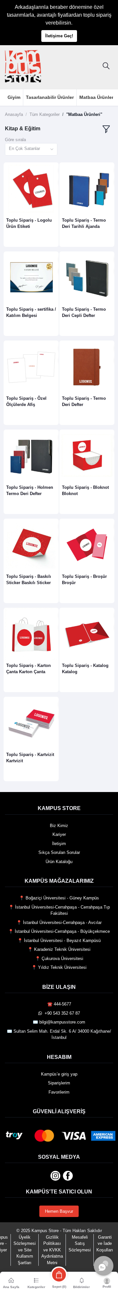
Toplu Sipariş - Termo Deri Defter (84, 401)
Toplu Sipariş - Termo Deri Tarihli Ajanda (84, 223)
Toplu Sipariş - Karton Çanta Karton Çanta (28, 668)
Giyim (14, 97)
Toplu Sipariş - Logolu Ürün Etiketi (29, 223)
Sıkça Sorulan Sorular (59, 852)
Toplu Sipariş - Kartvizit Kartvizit (30, 757)
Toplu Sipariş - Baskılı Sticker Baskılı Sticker (28, 579)
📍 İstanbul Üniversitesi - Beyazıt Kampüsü (59, 940)
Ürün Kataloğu (59, 861)
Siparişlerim (59, 1082)
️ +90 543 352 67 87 (61, 1013)
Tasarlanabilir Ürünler (50, 97)
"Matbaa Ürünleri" (84, 114)
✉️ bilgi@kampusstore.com (59, 1022)
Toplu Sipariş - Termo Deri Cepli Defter (84, 312)
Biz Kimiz (59, 825)
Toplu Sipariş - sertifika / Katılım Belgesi (31, 312)
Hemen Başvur (59, 1211)
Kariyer (59, 834)
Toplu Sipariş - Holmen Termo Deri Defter (29, 490)
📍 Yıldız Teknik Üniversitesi (59, 967)
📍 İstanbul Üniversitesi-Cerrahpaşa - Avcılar (59, 922)
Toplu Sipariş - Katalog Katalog (85, 668)
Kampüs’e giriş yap (59, 1074)
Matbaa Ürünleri (97, 97)
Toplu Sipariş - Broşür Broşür (84, 579)
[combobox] (31, 149)
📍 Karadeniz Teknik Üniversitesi (59, 949)
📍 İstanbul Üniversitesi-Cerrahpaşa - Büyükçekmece (59, 931)
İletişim (59, 843)
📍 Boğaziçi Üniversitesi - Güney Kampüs (59, 897)
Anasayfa (14, 114)
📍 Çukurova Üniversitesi (59, 958)
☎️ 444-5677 (59, 1004)
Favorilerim (59, 1092)
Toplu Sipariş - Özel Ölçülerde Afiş (26, 401)
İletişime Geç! (59, 35)
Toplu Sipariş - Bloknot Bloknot (85, 490)
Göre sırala (15, 139)
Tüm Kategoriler (45, 114)
